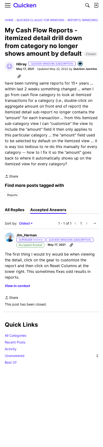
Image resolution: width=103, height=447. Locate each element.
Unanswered (51, 356)
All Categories (15, 335)
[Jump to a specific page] (94, 223)
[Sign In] (96, 5)
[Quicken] (24, 5)
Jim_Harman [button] (26, 235)
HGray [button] (21, 64)
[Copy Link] (19, 76)
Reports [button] (12, 195)
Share (11, 176)
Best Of (11, 362)
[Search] (87, 5)
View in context (17, 286)
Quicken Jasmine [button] (85, 69)
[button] (9, 66)
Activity (11, 349)
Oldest (25, 223)
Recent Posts (15, 342)
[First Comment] (80, 64)
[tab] (14, 210)
